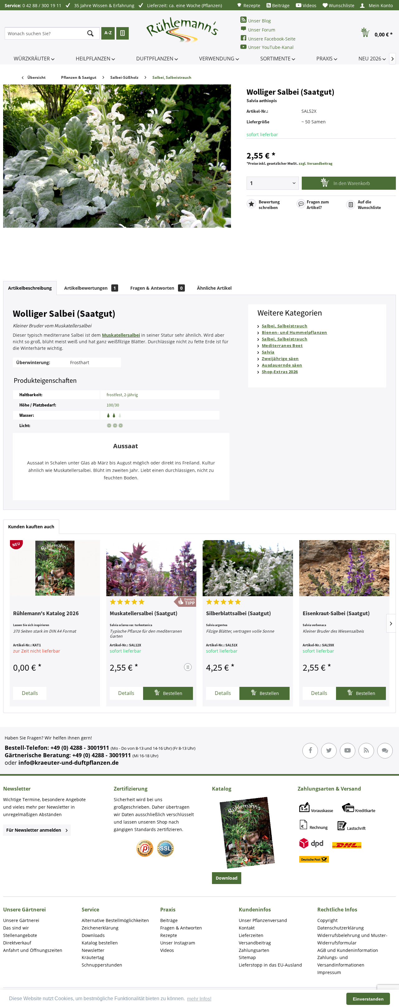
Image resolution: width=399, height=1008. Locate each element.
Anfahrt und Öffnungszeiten (32, 950)
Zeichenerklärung (100, 928)
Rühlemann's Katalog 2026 (46, 614)
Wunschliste (341, 5)
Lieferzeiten (251, 935)
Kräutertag (93, 957)
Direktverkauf (17, 943)
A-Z (108, 33)
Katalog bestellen (100, 943)
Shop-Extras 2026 (280, 371)
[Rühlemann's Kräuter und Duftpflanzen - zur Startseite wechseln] (183, 33)
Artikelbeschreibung (30, 288)
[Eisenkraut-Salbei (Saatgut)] (344, 568)
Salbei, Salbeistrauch (285, 326)
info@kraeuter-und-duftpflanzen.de (68, 762)
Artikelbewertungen (90, 288)
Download (227, 878)
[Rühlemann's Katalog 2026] (55, 568)
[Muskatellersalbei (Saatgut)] (151, 568)
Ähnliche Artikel (214, 288)
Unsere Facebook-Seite (272, 39)
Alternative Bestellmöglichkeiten (115, 920)
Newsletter (93, 950)
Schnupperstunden (102, 965)
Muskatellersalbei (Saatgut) (143, 614)
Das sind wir (16, 928)
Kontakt (247, 928)
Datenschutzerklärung (340, 928)
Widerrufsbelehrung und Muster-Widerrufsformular (352, 939)
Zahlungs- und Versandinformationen (340, 961)
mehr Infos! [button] (199, 998)
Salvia (268, 352)
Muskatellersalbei (121, 335)
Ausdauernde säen (282, 365)
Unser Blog (259, 21)
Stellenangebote (20, 935)
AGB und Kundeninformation (347, 950)
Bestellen (172, 693)
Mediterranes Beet (282, 345)
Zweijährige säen (280, 358)
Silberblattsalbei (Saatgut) (238, 614)
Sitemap (247, 957)
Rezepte (251, 5)
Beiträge (280, 5)
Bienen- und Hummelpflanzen (294, 332)
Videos (308, 5)
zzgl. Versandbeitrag (315, 163)
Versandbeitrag (255, 943)
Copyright (327, 920)
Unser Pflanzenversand (263, 920)
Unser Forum (261, 30)
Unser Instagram (177, 943)
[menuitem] (248, 5)
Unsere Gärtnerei (21, 920)
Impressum (329, 972)
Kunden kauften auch (31, 527)
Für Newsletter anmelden (33, 830)
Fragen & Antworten (156, 288)
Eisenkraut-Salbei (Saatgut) (336, 614)
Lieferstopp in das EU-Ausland (270, 965)
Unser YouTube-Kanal (271, 47)
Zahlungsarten (254, 950)
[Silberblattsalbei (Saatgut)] (248, 568)
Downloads (93, 935)
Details (30, 693)
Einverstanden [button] (368, 998)
